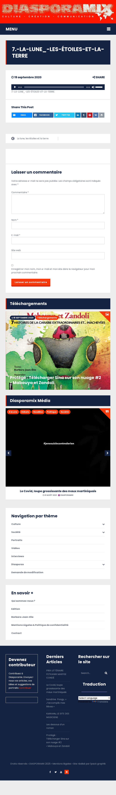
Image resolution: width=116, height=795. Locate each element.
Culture (16, 524)
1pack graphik (98, 763)
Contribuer (25, 688)
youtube (61, 772)
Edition (15, 609)
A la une (13, 411)
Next (107, 453)
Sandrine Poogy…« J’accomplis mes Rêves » (56, 703)
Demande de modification (27, 572)
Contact (16, 633)
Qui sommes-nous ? (23, 601)
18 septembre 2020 (23, 317)
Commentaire (20, 192)
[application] (58, 87)
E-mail (15, 235)
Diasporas (17, 564)
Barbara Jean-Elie (22, 617)
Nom (14, 220)
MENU (12, 29)
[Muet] (93, 87)
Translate (102, 701)
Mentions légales (61, 763)
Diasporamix (66, 495)
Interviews (17, 556)
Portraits (16, 540)
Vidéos (15, 548)
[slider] (99, 86)
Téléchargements (47, 317)
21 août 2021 (50, 495)
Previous (8, 453)
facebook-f (50, 772)
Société (65, 411)
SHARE (100, 77)
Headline (38, 411)
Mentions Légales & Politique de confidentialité (39, 625)
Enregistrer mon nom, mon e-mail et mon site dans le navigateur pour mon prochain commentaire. (53, 270)
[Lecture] (15, 87)
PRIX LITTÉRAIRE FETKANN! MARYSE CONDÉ (56, 674)
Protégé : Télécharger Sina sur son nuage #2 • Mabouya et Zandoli (55, 380)
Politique (52, 411)
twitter (55, 772)
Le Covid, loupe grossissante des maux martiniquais (58, 491)
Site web (16, 250)
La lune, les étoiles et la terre (33, 138)
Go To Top (67, 772)
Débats (25, 411)
